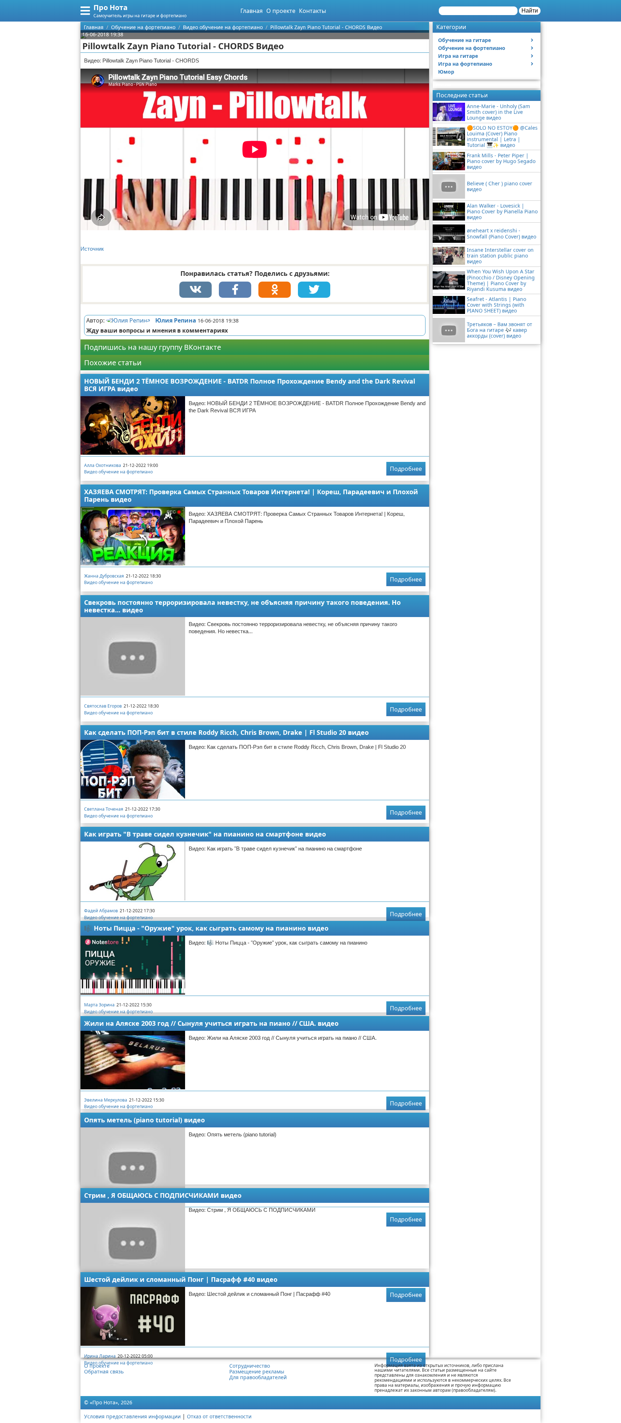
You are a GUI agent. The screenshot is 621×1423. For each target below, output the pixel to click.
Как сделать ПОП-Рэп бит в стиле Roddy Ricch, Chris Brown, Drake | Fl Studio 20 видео (226, 732)
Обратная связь (104, 1372)
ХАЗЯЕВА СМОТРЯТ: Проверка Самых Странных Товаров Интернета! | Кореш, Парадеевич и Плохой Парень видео (251, 495)
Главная (251, 11)
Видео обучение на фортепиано (118, 472)
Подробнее (406, 469)
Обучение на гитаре (464, 40)
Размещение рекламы (256, 1372)
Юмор (446, 71)
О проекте (280, 11)
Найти (529, 11)
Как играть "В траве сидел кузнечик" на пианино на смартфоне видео (205, 834)
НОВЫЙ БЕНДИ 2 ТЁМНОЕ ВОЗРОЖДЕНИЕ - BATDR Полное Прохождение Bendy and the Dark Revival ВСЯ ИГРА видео (249, 385)
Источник (92, 249)
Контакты (312, 11)
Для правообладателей (258, 1377)
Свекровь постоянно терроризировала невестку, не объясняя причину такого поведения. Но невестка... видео (242, 606)
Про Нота (110, 7)
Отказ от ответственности (219, 1416)
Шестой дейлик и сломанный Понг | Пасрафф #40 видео (180, 1279)
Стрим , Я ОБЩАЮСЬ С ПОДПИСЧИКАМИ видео (163, 1195)
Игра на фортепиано (465, 63)
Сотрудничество (249, 1366)
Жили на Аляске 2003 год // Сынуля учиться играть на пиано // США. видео (211, 1023)
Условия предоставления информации (132, 1416)
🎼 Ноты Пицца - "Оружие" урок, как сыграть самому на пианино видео (206, 928)
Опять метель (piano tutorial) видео (144, 1120)
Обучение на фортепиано (471, 48)
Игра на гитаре (458, 55)
